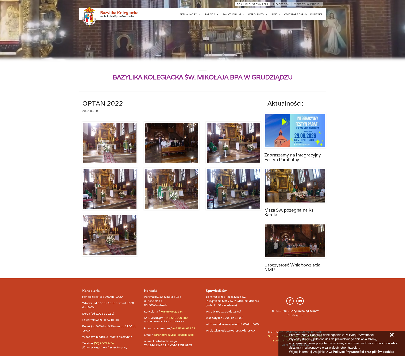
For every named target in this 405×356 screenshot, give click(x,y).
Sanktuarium (232, 14)
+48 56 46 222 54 (172, 311)
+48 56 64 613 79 (183, 328)
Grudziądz (274, 336)
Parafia (210, 14)
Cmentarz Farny (295, 14)
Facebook (282, 4)
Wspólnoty (256, 14)
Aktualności (189, 14)
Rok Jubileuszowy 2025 (252, 4)
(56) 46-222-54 (104, 343)
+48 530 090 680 (176, 318)
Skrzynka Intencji (309, 4)
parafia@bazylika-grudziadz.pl (174, 335)
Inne (274, 14)
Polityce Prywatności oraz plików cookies (363, 351)
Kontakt (316, 14)
